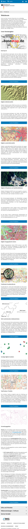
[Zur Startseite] (1, 12)
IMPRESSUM (3, 523)
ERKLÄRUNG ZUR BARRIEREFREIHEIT (7, 526)
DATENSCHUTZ (9, 523)
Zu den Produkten (14, 81)
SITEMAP (16, 526)
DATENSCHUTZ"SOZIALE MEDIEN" (19, 523)
